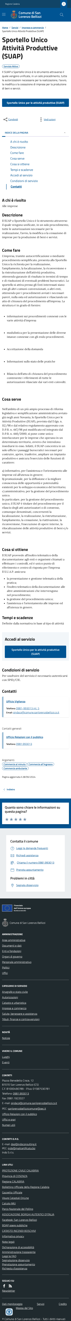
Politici (5, 967)
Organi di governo (12, 956)
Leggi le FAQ (9, 1256)
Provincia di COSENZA (14, 1176)
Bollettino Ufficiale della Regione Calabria (25, 1187)
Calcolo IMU (9, 1203)
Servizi (15, 27)
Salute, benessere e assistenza (19, 1014)
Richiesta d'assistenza (14, 1268)
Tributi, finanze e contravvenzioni (20, 1019)
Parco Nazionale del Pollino (17, 1209)
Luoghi (6, 1057)
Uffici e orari (9, 1119)
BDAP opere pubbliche (14, 1225)
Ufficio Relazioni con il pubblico (24, 737)
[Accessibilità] (9, 1312)
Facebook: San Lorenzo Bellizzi (19, 1220)
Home (5, 27)
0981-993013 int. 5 (27, 708)
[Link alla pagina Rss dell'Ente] (10, 1286)
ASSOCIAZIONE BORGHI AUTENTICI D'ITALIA (28, 1214)
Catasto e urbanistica (14, 1003)
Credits (63, 1304)
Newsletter (8, 1291)
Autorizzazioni (10, 997)
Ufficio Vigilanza (15, 701)
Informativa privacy (13, 1236)
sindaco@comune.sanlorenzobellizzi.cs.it (36, 712)
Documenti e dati (12, 945)
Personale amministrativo (16, 962)
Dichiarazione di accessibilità (18, 1247)
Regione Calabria (12, 3)
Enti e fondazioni (11, 951)
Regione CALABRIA (13, 1181)
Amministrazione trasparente (19, 1252)
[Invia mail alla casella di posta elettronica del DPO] (24, 1144)
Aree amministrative (13, 940)
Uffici (5, 973)
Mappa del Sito (24, 1308)
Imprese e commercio (33, 27)
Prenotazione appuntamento (18, 1264)
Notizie (6, 1038)
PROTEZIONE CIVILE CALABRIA (20, 1170)
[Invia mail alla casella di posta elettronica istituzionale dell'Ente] (34, 1103)
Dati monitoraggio (12, 1304)
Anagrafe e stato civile (15, 992)
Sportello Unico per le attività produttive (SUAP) (35, 103)
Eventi (5, 1062)
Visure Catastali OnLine (15, 1198)
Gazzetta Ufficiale (12, 1192)
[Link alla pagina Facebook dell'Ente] (4, 1286)
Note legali (8, 1242)
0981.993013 (24, 744)
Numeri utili (8, 1125)
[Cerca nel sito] (60, 15)
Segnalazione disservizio (16, 1260)
